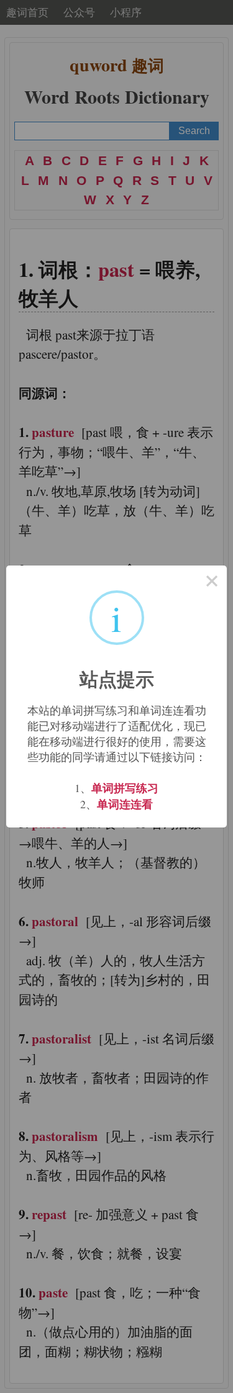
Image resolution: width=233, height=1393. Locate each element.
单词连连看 (125, 804)
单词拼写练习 (124, 788)
